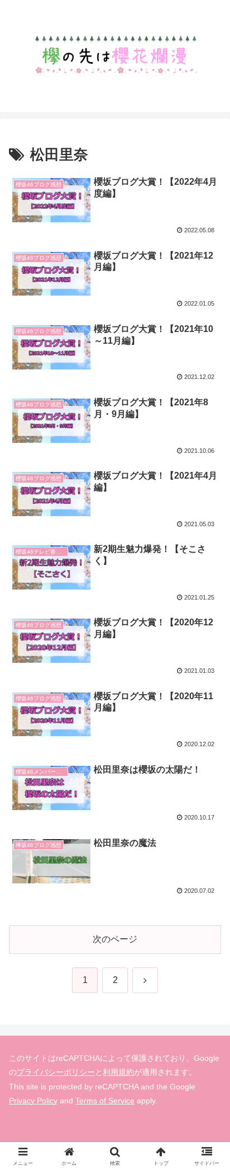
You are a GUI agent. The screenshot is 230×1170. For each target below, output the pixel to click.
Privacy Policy (33, 1100)
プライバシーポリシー (56, 1072)
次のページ (115, 939)
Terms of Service (105, 1100)
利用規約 (118, 1072)
